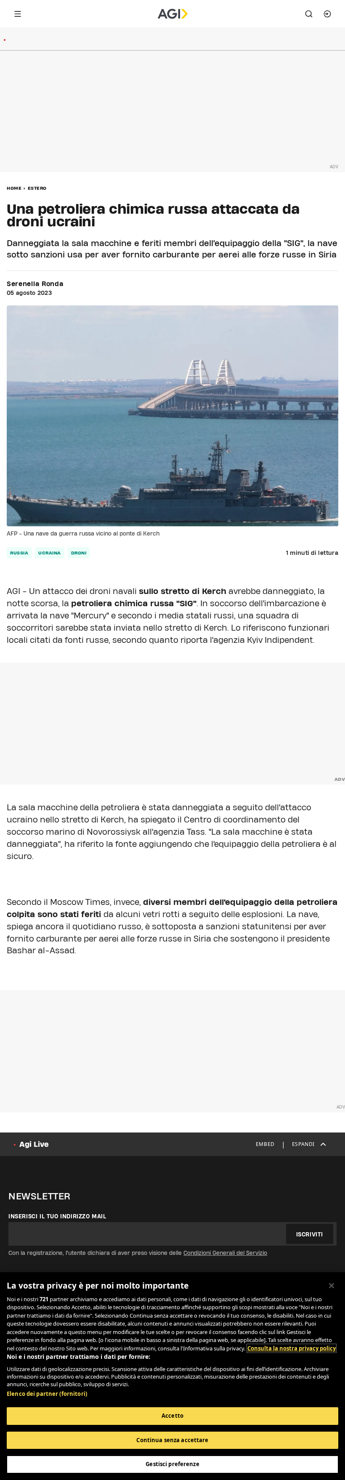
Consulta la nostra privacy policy (291, 1348)
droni (79, 553)
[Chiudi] (331, 1285)
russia (19, 553)
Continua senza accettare (172, 1440)
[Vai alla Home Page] (172, 13)
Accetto (172, 1415)
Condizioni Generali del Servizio (225, 1252)
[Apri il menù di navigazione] (17, 14)
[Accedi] (327, 14)
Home (14, 188)
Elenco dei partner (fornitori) (47, 1394)
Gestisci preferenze (172, 1464)
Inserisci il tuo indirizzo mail (57, 1216)
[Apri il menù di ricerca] (309, 14)
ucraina (49, 553)
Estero (37, 188)
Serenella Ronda (35, 284)
